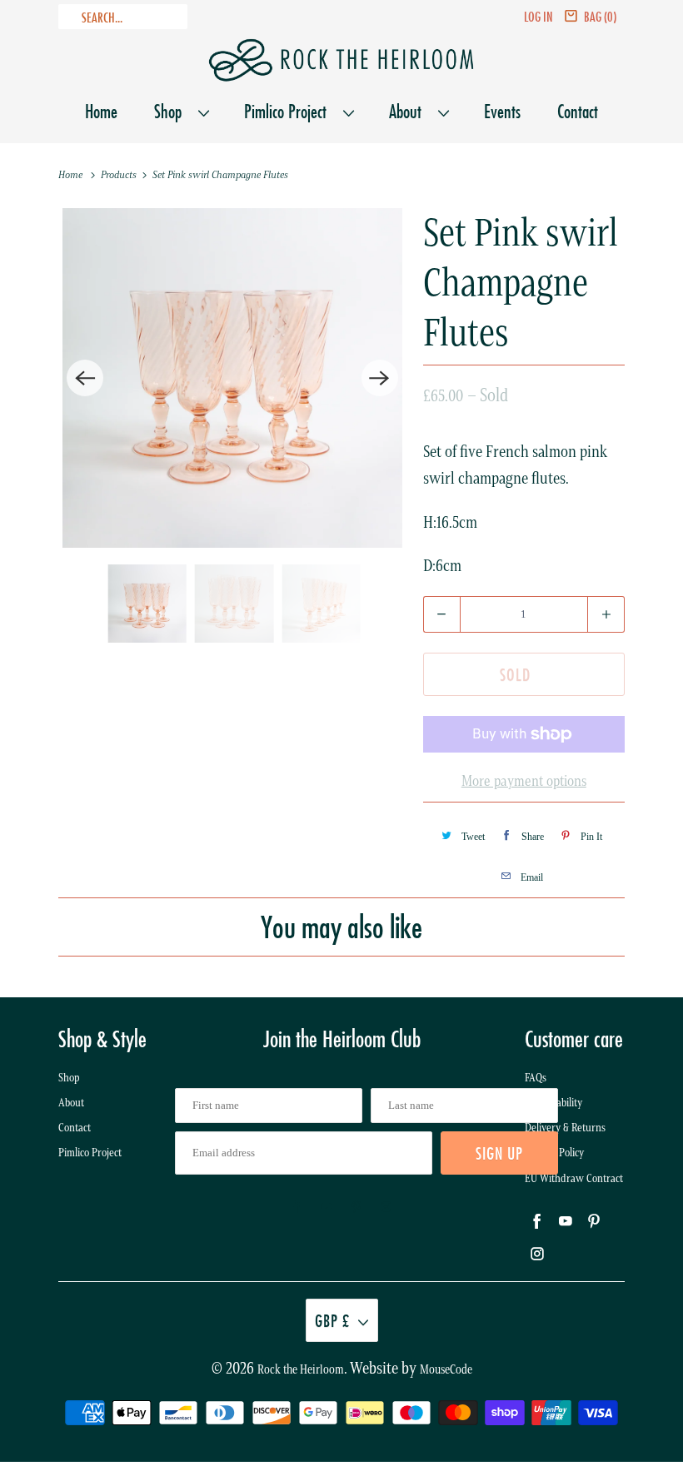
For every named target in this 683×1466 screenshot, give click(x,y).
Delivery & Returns (565, 1128)
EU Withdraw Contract (574, 1178)
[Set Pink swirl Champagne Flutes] (232, 378)
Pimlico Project (289, 111)
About (409, 111)
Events (502, 111)
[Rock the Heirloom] (341, 60)
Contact (577, 111)
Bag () (600, 16)
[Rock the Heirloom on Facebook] (296, 1207)
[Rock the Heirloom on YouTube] (326, 1207)
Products (120, 174)
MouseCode (446, 1369)
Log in (538, 16)
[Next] (379, 378)
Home (101, 111)
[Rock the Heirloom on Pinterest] (356, 1207)
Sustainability (553, 1103)
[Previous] (85, 378)
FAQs (535, 1078)
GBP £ (332, 1320)
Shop (172, 111)
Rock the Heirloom (300, 1369)
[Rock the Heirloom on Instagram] (386, 1207)
